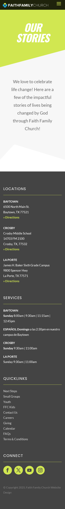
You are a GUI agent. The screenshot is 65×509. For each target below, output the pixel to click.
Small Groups (11, 396)
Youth (7, 402)
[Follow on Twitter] (18, 470)
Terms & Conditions (15, 439)
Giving (7, 423)
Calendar (9, 428)
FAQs (7, 434)
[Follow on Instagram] (40, 470)
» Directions (11, 217)
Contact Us (10, 412)
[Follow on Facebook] (7, 470)
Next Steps (10, 391)
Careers (8, 418)
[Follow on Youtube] (29, 470)
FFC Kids (9, 407)
